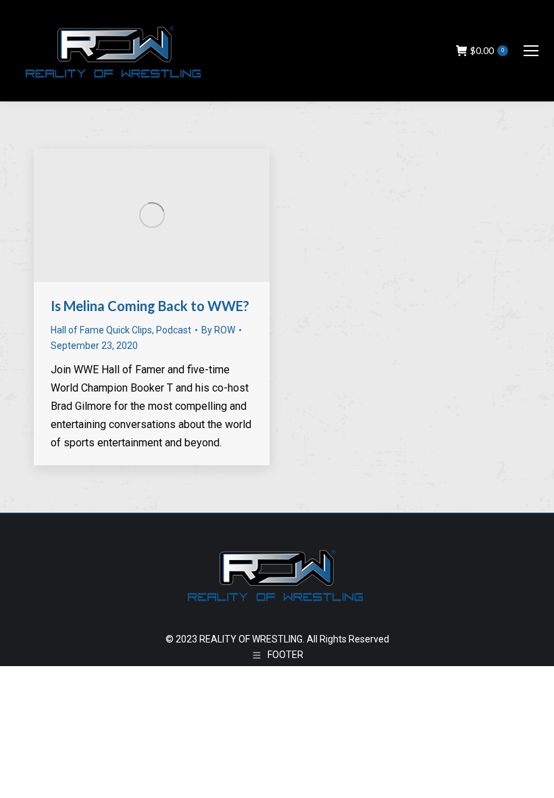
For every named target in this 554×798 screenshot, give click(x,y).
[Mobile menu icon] (531, 50)
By (218, 330)
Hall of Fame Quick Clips (101, 330)
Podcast (173, 330)
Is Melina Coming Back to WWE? (150, 306)
